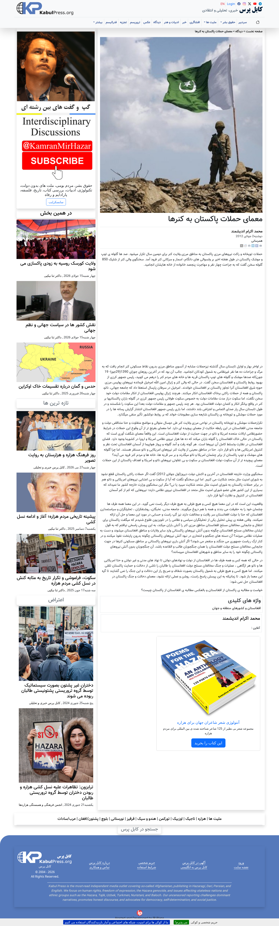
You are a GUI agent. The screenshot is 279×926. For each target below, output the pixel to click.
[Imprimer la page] (249, 246)
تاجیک (190, 819)
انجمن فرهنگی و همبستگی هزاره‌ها (40, 805)
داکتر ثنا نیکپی (52, 276)
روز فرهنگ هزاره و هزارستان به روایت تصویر (61, 458)
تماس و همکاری (99, 867)
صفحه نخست (254, 31)
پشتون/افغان (89, 819)
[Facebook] (256, 246)
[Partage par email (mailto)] (260, 246)
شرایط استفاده (146, 867)
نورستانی (117, 819)
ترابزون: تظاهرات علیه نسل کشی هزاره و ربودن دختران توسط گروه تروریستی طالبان (56, 793)
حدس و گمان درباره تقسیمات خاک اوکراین (57, 386)
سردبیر (242, 22)
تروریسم (135, 22)
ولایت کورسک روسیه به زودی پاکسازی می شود (57, 266)
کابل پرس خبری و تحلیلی (49, 467)
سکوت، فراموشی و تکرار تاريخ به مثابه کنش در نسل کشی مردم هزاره (56, 580)
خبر (184, 22)
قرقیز (131, 819)
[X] (241, 246)
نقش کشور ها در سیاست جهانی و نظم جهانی (60, 327)
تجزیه (123, 22)
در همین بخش (56, 213)
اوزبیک (178, 819)
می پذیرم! (181, 922)
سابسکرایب (56, 202)
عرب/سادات (67, 819)
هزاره (202, 819)
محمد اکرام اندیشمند (246, 231)
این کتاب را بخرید (208, 742)
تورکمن (164, 819)
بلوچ (104, 819)
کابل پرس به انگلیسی (193, 867)
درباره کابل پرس (99, 862)
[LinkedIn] (253, 246)
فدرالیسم (111, 22)
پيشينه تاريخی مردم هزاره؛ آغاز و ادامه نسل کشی (56, 519)
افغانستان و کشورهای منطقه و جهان (236, 608)
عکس (146, 22)
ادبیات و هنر (171, 22)
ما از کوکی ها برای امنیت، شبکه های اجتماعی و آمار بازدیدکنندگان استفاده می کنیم (116, 922)
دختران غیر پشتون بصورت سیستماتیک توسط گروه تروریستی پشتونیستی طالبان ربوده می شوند (57, 691)
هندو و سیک (146, 819)
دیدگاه (157, 22)
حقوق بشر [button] (228, 22)
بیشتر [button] (98, 22)
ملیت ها (215, 819)
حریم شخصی (146, 862)
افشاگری (195, 22)
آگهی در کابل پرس (193, 862)
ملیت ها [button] (210, 22)
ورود (241, 862)
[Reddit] (245, 246)
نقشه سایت (241, 867)
